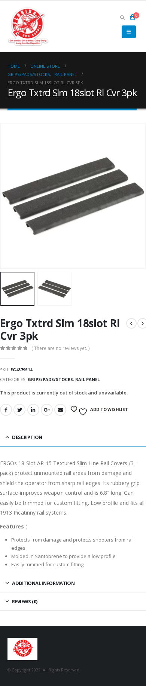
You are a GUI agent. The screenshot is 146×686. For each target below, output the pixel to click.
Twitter (19, 410)
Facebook (6, 410)
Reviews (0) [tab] (24, 601)
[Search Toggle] (122, 17)
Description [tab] (27, 437)
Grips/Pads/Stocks (50, 379)
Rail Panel (87, 379)
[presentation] (9, 196)
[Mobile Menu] (129, 31)
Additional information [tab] (43, 583)
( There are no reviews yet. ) (60, 348)
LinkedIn (33, 410)
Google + (47, 410)
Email (60, 410)
